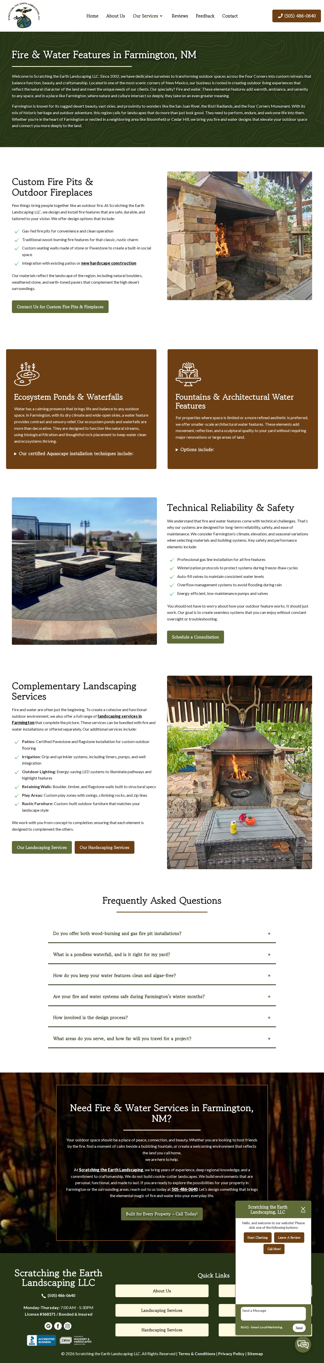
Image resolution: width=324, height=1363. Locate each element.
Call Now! (274, 1249)
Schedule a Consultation (195, 637)
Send (299, 1328)
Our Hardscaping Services (104, 847)
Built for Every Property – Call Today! (162, 1214)
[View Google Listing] (49, 1328)
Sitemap (255, 1353)
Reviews (180, 16)
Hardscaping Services (162, 1330)
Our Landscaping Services (42, 847)
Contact (230, 16)
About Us (115, 16)
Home (92, 16)
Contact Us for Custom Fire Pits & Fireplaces (60, 307)
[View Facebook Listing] (58, 1328)
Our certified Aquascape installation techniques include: (76, 453)
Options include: (197, 449)
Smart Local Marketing (266, 1327)
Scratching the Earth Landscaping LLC (59, 1277)
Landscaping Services (162, 1310)
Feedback (205, 16)
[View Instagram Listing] (68, 1328)
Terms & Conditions (196, 1353)
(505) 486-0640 (61, 1295)
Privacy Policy (231, 1353)
